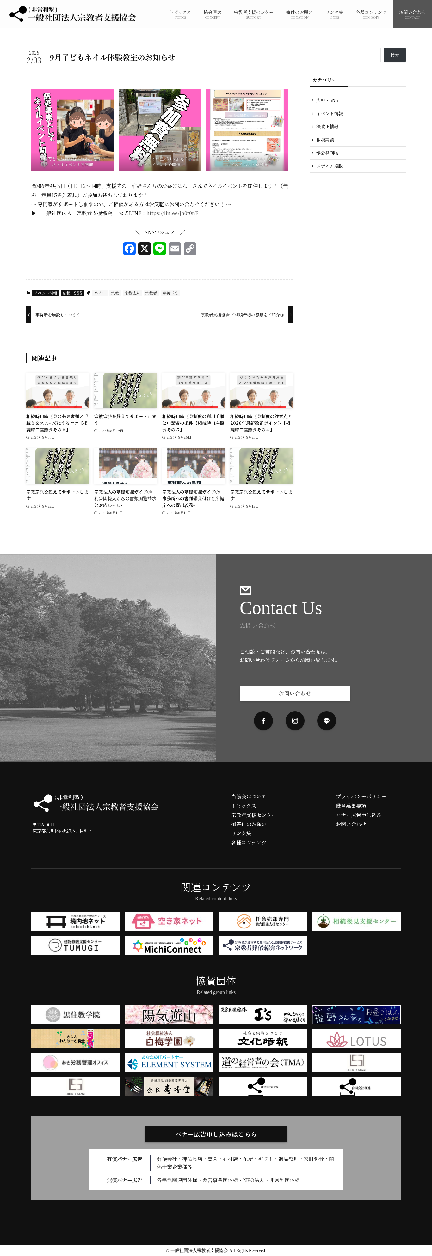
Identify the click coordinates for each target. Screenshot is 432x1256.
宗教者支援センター (253, 815)
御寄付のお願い (249, 824)
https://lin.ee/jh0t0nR (172, 213)
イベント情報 (45, 293)
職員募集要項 (351, 806)
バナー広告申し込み (358, 815)
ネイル (100, 293)
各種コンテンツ (248, 842)
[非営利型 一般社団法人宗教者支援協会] (72, 14)
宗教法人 (132, 293)
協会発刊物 (327, 153)
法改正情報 (327, 126)
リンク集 (241, 833)
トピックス (243, 806)
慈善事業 (170, 293)
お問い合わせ (351, 824)
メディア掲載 (329, 166)
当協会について (249, 796)
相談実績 (325, 139)
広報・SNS (72, 293)
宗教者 (151, 293)
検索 (394, 55)
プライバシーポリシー (361, 796)
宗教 (115, 293)
